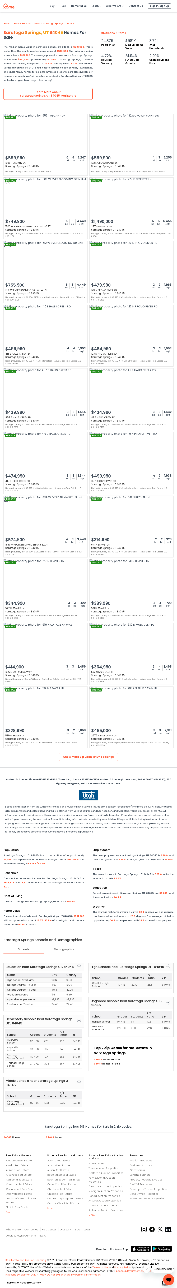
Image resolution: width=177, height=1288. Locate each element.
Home (6, 23)
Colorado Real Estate (19, 1184)
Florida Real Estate (17, 1207)
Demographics (64, 949)
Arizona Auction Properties (104, 1200)
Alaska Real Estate (17, 1165)
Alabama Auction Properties (105, 1210)
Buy (52, 6)
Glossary (65, 1229)
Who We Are (113, 6)
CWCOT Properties (141, 1184)
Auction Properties (141, 1160)
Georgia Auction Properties (105, 1186)
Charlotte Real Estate (60, 1189)
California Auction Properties (105, 1173)
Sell (64, 6)
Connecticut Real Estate (20, 1189)
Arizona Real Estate (17, 1170)
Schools (23, 949)
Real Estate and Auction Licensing (26, 1260)
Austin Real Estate (58, 1170)
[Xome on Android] (162, 1248)
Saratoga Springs (53, 23)
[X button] (160, 1229)
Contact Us (136, 6)
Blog (77, 1229)
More (9, 1212)
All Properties (96, 1163)
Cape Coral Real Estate (61, 1184)
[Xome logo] (9, 5)
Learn (95, 6)
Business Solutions (141, 1165)
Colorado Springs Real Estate (65, 1198)
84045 (70, 23)
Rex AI (42, 1235)
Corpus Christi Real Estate (63, 1203)
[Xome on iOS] (141, 1248)
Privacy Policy (122, 1267)
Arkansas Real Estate (19, 1175)
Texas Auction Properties (103, 1168)
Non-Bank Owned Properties (147, 1198)
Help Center (49, 1229)
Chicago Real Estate (59, 1194)
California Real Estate (19, 1179)
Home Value (79, 6)
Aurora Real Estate (58, 1165)
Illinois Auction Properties (103, 1205)
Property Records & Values (146, 1179)
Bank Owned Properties (144, 1194)
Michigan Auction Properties (105, 1191)
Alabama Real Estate (19, 1160)
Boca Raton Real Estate (61, 1175)
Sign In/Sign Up (159, 6)
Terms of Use (100, 1267)
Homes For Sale (22, 23)
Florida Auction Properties (104, 1196)
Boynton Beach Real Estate (64, 1179)
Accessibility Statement (130, 1271)
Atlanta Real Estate (58, 1160)
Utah (37, 23)
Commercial (137, 1170)
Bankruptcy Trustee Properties (148, 1189)
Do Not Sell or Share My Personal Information (74, 1274)
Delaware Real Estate (19, 1194)
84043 (98, 1063)
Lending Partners (140, 1175)
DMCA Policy (38, 1274)
